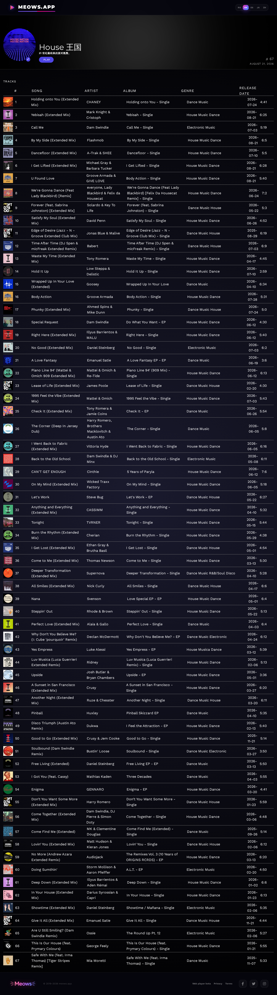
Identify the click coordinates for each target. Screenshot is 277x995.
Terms (228, 983)
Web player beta (201, 983)
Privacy (218, 983)
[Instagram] (264, 984)
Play (46, 59)
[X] (254, 984)
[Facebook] (243, 984)
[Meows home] (23, 983)
